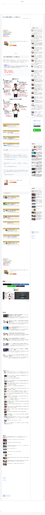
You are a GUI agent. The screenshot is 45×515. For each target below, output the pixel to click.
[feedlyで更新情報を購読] (16, 290)
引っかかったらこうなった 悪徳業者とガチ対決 (15, 180)
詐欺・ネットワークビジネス (8, 281)
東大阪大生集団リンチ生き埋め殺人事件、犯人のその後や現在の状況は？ (16, 411)
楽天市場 (15, 45)
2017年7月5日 (11, 174)
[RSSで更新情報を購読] (17, 290)
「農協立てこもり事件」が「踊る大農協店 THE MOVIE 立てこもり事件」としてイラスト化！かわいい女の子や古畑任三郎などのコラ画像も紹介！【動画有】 (36, 62)
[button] (20, 286)
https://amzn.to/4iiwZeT (6, 36)
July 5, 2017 (13, 159)
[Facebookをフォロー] (14, 290)
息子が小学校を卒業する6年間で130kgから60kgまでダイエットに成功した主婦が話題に (38, 85)
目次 (15, 53)
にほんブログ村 (8, 496)
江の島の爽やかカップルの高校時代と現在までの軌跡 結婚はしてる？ (16, 385)
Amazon (11, 45)
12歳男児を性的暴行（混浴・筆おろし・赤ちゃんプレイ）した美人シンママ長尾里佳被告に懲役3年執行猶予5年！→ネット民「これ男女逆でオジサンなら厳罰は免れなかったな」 (18, 417)
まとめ (4, 281)
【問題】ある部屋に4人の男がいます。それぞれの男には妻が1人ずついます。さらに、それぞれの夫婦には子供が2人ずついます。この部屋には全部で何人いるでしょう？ (18, 373)
